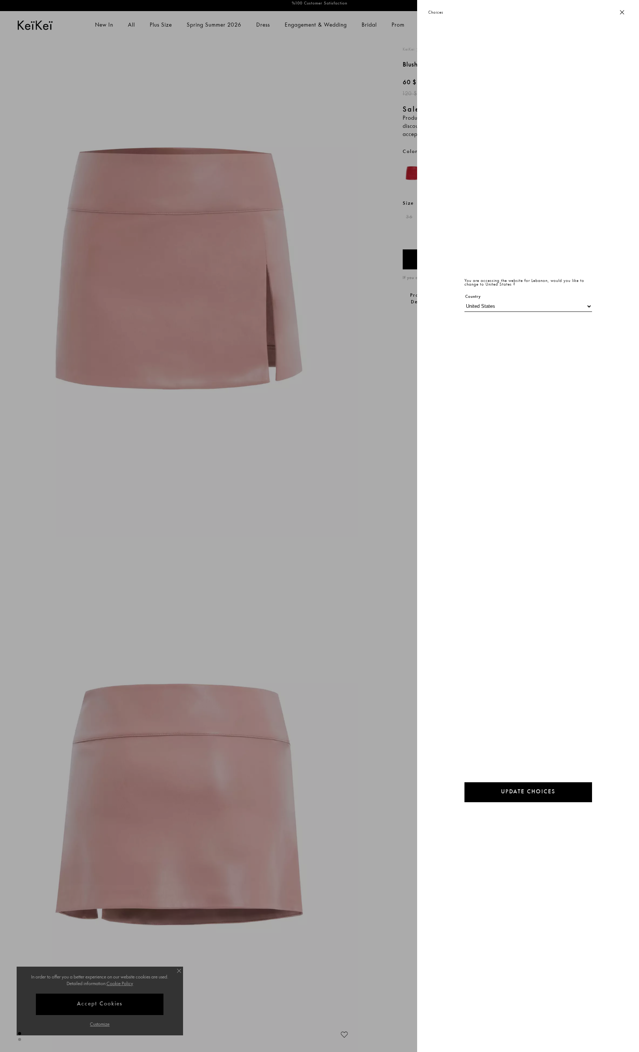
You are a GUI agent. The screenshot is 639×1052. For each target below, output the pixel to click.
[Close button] (622, 13)
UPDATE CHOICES (528, 792)
